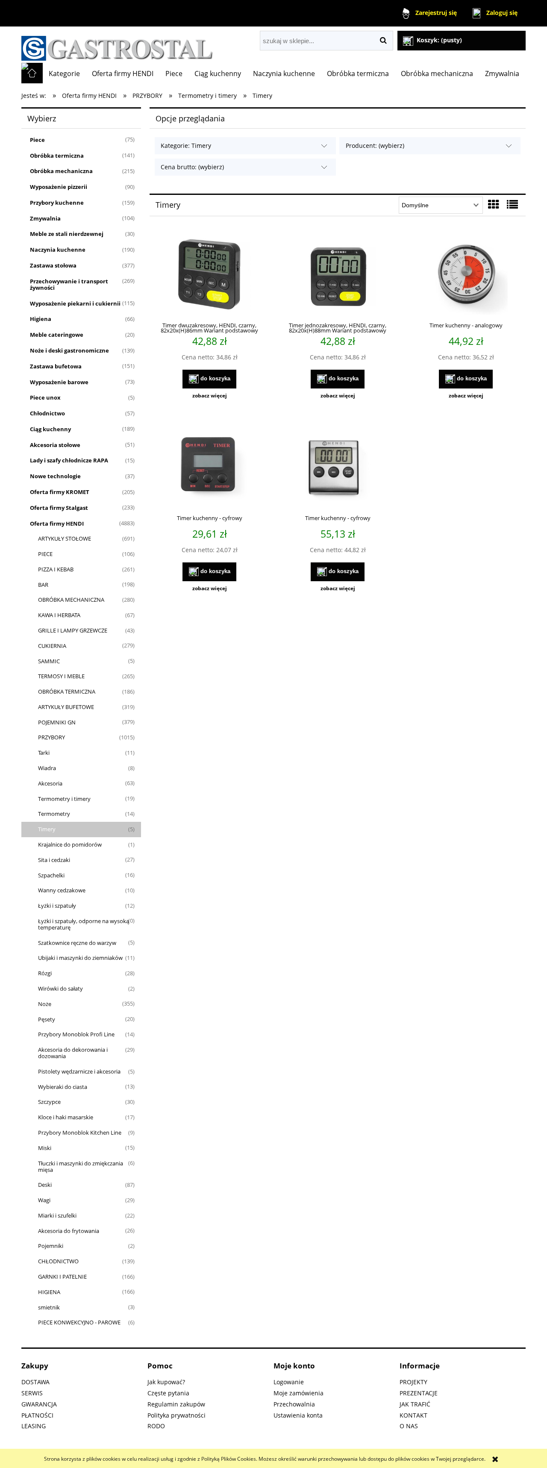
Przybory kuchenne (57, 202)
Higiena (40, 319)
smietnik (49, 1307)
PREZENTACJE (419, 1393)
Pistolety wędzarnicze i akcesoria (79, 1071)
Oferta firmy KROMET (59, 492)
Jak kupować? (166, 1382)
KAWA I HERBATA (59, 615)
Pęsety (46, 1019)
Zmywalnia (45, 218)
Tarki (44, 752)
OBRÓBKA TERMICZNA (66, 691)
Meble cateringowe (56, 334)
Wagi (44, 1200)
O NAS (409, 1426)
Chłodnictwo (47, 413)
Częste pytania (168, 1393)
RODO (156, 1426)
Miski (44, 1148)
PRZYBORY (51, 737)
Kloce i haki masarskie (65, 1117)
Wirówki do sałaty (60, 988)
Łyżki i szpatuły (57, 905)
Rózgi (45, 973)
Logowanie (289, 1382)
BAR (43, 584)
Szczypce (49, 1102)
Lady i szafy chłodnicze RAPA (69, 460)
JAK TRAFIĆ (415, 1404)
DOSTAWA (35, 1382)
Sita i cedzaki (54, 860)
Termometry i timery (64, 799)
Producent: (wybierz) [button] (375, 145)
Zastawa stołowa (53, 265)
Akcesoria (50, 783)
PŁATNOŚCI (37, 1415)
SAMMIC (49, 661)
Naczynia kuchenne (57, 249)
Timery (47, 829)
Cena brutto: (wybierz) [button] (192, 167)
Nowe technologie (55, 476)
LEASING (33, 1426)
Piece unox (45, 397)
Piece (37, 140)
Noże (44, 1004)
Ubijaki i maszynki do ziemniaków (80, 958)
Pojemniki (50, 1246)
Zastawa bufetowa (56, 366)
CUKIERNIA (52, 646)
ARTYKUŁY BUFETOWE (66, 707)
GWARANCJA (39, 1404)
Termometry (54, 814)
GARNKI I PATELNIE (62, 1276)
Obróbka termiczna (57, 155)
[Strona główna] (117, 45)
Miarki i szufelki (57, 1215)
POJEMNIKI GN (57, 722)
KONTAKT (413, 1415)
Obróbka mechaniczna (61, 171)
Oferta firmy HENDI (57, 523)
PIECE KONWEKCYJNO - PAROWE (79, 1322)
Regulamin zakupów (176, 1404)
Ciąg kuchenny (50, 429)
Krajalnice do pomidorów (70, 844)
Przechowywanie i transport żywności (69, 284)
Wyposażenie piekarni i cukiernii (75, 303)
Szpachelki (51, 875)
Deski (45, 1185)
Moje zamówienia (298, 1393)
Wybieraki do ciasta (62, 1087)
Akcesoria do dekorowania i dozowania (73, 1053)
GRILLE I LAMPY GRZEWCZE (72, 630)
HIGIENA (49, 1292)
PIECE (45, 554)
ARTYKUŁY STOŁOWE (64, 538)
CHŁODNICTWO (58, 1261)
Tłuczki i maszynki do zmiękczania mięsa (80, 1166)
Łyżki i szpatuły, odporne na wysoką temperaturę (83, 924)
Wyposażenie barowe (59, 382)
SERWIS (32, 1393)
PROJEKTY (413, 1382)
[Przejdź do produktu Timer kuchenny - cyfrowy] (209, 466)
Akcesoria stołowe (55, 445)
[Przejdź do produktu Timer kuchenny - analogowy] (466, 274)
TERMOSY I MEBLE (61, 676)
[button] (209, 395)
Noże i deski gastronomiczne (69, 350)
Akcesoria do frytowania (68, 1231)
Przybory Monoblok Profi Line (76, 1034)
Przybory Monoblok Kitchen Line (79, 1132)
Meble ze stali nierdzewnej (66, 234)
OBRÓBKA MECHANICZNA (71, 599)
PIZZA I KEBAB (56, 569)
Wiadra (47, 768)
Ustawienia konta (298, 1415)
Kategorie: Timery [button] (186, 145)
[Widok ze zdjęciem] (493, 204)
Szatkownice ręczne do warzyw (77, 943)
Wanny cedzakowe (61, 890)
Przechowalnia (294, 1404)
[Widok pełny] (512, 204)
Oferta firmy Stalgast (59, 508)
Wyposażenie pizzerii (58, 187)
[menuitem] (64, 73)
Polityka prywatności (176, 1415)
